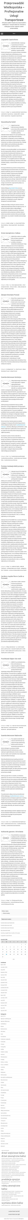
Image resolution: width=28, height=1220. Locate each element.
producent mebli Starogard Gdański (17, 1175)
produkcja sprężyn (11, 1179)
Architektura (3, 1023)
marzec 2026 (4, 974)
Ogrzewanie (3, 1085)
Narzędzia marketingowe (6, 1077)
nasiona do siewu (5, 1167)
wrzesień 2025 (4, 990)
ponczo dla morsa (5, 1172)
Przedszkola (3, 1100)
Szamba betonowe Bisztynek (18, 456)
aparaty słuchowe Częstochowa (19, 112)
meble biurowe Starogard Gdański (17, 1160)
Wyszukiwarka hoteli (8, 122)
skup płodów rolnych (19, 1191)
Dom (7, 456)
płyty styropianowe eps (6, 1181)
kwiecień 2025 (4, 1002)
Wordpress (21, 1218)
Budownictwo (4, 1028)
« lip (13, 959)
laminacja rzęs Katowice (6, 1160)
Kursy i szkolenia (4, 1064)
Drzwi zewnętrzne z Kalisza (10, 233)
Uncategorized (9, 369)
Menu (14, 33)
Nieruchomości (4, 1079)
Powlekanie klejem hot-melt (11, 659)
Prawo (2, 1097)
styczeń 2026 (4, 979)
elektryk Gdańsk (15, 566)
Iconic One (6, 1218)
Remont (2, 1105)
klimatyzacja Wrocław (17, 900)
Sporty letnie (4, 1113)
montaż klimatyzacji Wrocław (17, 902)
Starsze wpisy (6, 913)
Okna (7, 284)
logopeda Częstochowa (16, 115)
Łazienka (3, 1067)
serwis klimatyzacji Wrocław (7, 904)
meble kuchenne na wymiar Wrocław (8, 1163)
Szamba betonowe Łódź (6, 925)
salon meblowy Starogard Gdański (8, 1191)
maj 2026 (3, 969)
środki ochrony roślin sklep (16, 1205)
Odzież (2, 1082)
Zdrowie (3, 1141)
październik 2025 (4, 987)
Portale (2, 1095)
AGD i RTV (3, 1016)
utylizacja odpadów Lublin (6, 1197)
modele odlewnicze (16, 1166)
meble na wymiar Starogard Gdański (8, 1164)
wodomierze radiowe (6, 1200)
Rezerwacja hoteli (13, 225)
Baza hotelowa (4, 225)
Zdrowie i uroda (4, 1143)
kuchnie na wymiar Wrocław (18, 1158)
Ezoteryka (3, 1041)
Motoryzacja (3, 1074)
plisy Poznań (19, 369)
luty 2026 (3, 977)
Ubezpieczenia (4, 1123)
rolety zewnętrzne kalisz (11, 1187)
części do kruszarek (5, 1150)
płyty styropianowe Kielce (16, 1181)
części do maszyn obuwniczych (19, 725)
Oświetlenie (3, 1092)
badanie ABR (17, 113)
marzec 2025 (4, 1005)
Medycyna (3, 1072)
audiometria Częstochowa (7, 113)
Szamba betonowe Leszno (16, 796)
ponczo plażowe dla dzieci (6, 1173)
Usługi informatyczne (5, 1133)
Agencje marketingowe (6, 1018)
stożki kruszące (17, 1192)
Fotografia (3, 1046)
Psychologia (3, 1102)
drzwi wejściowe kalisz (17, 284)
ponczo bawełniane (15, 1170)
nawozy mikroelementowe (14, 1167)
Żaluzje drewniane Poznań (10, 295)
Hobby (2, 1049)
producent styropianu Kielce (7, 1176)
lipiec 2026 (3, 964)
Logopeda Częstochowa (9, 39)
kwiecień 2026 (4, 972)
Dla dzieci (3, 1031)
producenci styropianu (6, 1175)
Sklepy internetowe (10, 646)
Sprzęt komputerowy (5, 1115)
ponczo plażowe (23, 1172)
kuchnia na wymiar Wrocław (7, 1158)
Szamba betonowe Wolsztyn (11, 377)
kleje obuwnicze (4, 727)
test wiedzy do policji (12, 1194)
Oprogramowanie (5, 1090)
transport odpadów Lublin (18, 1195)
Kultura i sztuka (4, 1062)
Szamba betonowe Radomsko (11, 735)
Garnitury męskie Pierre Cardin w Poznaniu (10, 933)
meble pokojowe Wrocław (6, 1166)
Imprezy (2, 1054)
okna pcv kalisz (13, 286)
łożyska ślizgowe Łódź (6, 1205)
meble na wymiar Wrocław (21, 1164)
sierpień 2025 (4, 992)
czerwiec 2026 (4, 967)
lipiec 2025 (3, 995)
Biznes (2, 1026)
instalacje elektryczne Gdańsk (13, 568)
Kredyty (2, 1059)
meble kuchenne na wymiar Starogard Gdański (10, 1161)
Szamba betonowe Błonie (7, 458)
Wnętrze (3, 1138)
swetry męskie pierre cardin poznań (13, 650)
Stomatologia (4, 1118)
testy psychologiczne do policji (7, 1195)
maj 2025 (3, 1000)
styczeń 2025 (4, 1010)
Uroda (2, 1128)
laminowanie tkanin (13, 727)
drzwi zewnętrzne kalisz (14, 1156)
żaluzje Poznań (13, 371)
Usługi (7, 112)
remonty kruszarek (5, 1183)
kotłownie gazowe (5, 902)
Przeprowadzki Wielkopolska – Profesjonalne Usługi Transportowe (14, 11)
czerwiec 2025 (4, 997)
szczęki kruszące (5, 1194)
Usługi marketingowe (5, 1135)
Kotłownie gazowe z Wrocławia (12, 832)
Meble (2, 1069)
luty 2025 (3, 1008)
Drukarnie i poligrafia (5, 1039)
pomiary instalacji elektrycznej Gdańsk (17, 570)
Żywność (3, 1146)
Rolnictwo (3, 1107)
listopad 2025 (4, 985)
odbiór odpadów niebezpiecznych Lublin (9, 1169)
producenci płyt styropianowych (18, 1173)
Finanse (2, 1044)
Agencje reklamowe (5, 1021)
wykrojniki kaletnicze (11, 729)
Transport (3, 1120)
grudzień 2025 (4, 982)
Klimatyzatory (4, 1056)
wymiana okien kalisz (9, 288)
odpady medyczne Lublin (6, 1170)
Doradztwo (3, 1036)
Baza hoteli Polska (13, 188)
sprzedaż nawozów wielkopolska (8, 1192)
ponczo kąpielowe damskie (14, 1172)
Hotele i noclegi (9, 223)
